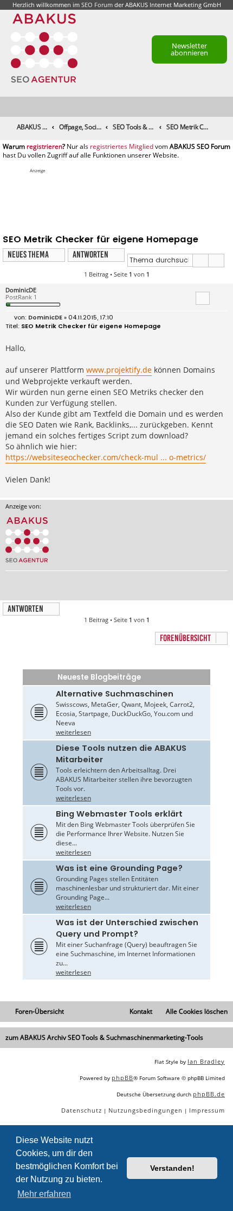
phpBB (122, 1078)
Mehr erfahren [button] (44, 1194)
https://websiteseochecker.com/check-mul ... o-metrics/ (105, 457)
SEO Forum (97, 5)
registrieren (44, 146)
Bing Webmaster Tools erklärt (119, 813)
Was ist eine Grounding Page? (119, 868)
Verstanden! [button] (172, 1168)
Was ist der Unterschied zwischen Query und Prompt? (127, 928)
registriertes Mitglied (121, 146)
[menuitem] (225, 107)
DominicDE (20, 289)
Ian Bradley (206, 1061)
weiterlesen (73, 732)
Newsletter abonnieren (189, 49)
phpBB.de (209, 1094)
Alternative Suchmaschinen (114, 693)
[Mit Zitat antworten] (203, 298)
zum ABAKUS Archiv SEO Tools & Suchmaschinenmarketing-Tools (104, 1037)
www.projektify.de (119, 370)
